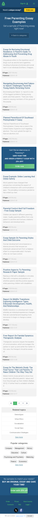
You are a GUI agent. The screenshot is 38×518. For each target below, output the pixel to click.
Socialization (19, 424)
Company (8, 448)
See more (19, 437)
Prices (16, 501)
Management (19, 448)
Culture (23, 453)
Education (14, 453)
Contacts (10, 504)
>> (27, 403)
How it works (28, 501)
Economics (23, 461)
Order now (29, 10)
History (29, 448)
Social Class (19, 428)
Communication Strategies (19, 433)
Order (8, 501)
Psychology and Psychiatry (14, 457)
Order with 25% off (19, 490)
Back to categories (20, 35)
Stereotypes (19, 415)
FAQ (19, 504)
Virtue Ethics (19, 419)
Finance (13, 461)
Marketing (29, 457)
